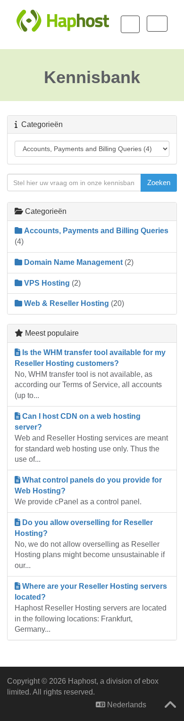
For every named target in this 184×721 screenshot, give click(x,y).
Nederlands (125, 705)
